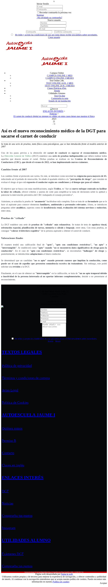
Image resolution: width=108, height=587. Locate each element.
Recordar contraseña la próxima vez (55, 12)
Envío (50, 341)
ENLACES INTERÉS (22, 477)
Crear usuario (54, 37)
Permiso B (9, 440)
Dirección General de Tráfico (18, 156)
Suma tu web (67, 574)
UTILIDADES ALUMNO (26, 540)
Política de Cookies (15, 402)
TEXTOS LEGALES (22, 352)
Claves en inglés (13, 465)
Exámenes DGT (13, 554)
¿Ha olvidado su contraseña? (49, 17)
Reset (57, 341)
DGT (5, 491)
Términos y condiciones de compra (26, 378)
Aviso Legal (10, 390)
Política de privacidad (17, 365)
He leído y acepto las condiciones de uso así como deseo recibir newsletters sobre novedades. (56, 35)
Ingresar (40, 15)
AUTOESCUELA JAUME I (28, 414)
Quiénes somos (12, 428)
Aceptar (103, 583)
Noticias (7, 503)
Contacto (8, 453)
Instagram (8, 528)
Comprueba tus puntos (17, 515)
